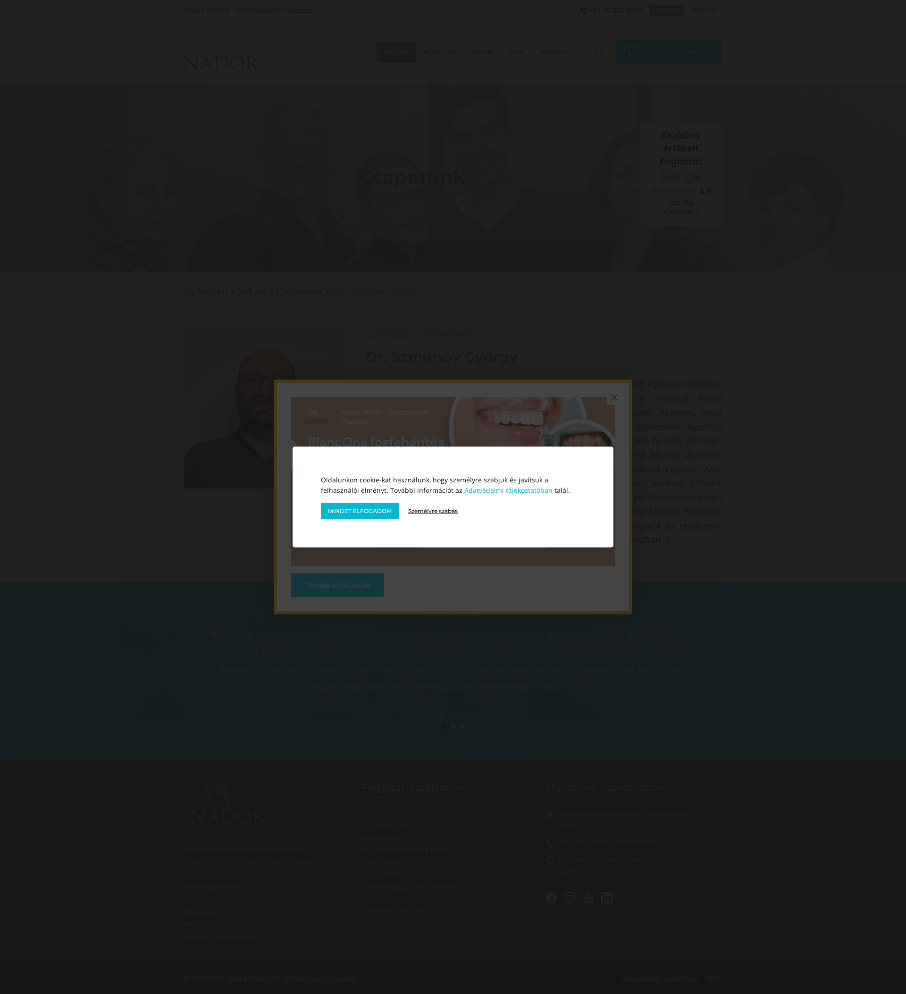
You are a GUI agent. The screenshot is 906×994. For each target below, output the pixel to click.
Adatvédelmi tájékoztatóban (508, 490)
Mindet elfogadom (360, 510)
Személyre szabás (433, 510)
